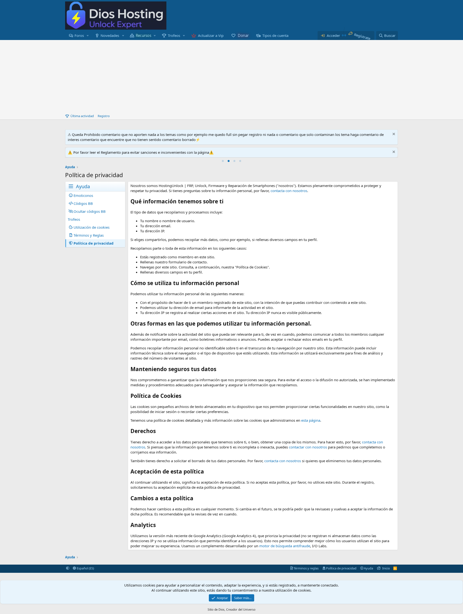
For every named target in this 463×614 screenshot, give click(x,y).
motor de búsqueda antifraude (284, 545)
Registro (104, 116)
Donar (243, 35)
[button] (87, 35)
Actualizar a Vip (211, 35)
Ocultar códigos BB (90, 211)
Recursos (143, 35)
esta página (310, 420)
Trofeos (174, 35)
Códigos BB (83, 203)
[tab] (223, 161)
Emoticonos (83, 195)
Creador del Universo (240, 609)
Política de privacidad (94, 243)
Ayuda (368, 568)
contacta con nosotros (289, 190)
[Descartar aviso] (393, 134)
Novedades (110, 35)
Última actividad (82, 116)
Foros (79, 35)
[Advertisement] (231, 76)
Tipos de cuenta (275, 35)
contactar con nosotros (308, 447)
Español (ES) (85, 568)
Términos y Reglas (89, 235)
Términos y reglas (306, 568)
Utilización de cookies (91, 227)
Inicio (386, 568)
